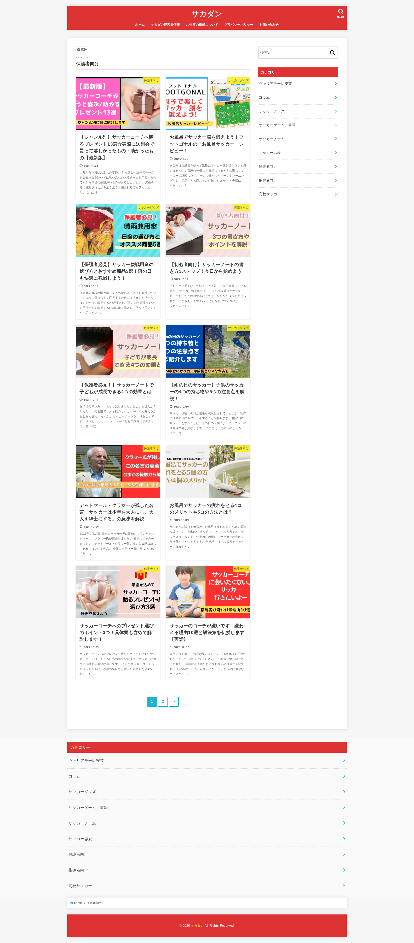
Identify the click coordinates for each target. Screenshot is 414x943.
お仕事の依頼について (202, 24)
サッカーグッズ (272, 111)
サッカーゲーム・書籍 (277, 125)
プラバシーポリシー (238, 24)
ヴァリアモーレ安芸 (275, 84)
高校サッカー (270, 194)
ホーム (140, 24)
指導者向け (268, 180)
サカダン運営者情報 (165, 24)
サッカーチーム (272, 139)
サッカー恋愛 (270, 152)
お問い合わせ (269, 24)
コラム (264, 97)
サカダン (206, 14)
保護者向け (268, 166)
